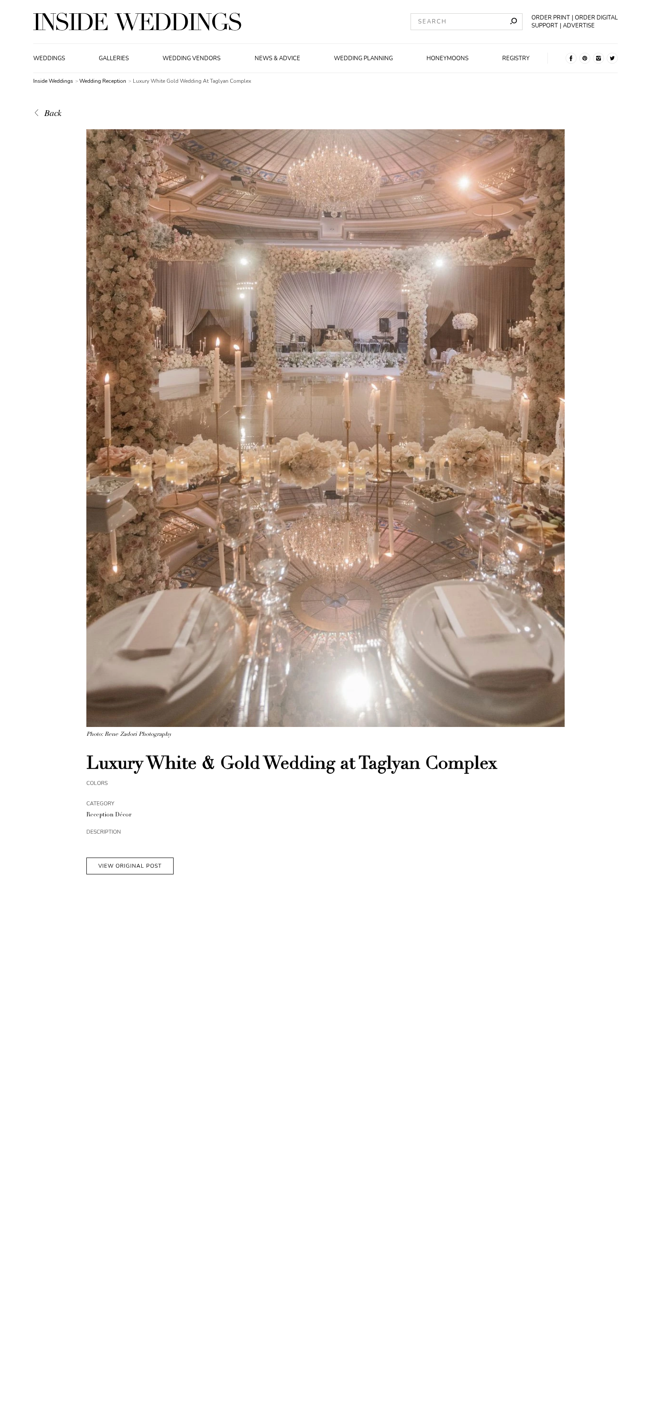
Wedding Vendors (192, 58)
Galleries (114, 58)
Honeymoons (447, 58)
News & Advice (277, 58)
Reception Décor (109, 815)
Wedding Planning (363, 58)
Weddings (49, 58)
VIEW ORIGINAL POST (130, 866)
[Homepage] (137, 22)
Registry (516, 58)
